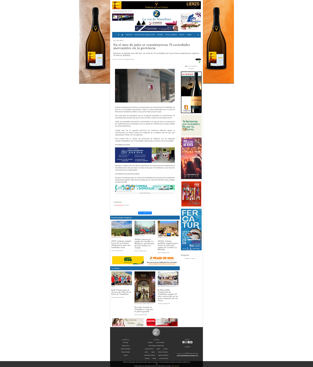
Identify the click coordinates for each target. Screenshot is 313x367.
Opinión (189, 34)
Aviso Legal (125, 342)
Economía (118, 41)
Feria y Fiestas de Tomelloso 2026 (145, 34)
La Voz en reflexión (160, 342)
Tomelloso (128, 34)
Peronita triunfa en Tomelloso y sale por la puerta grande (143, 309)
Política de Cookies (125, 352)
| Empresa (147, 193)
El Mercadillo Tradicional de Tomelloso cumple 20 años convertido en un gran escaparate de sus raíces (168, 295)
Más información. (175, 366)
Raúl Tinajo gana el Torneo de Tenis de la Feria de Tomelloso (121, 292)
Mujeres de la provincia (163, 355)
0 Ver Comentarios (192, 66)
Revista (154, 358)
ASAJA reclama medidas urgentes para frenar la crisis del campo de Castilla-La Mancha (168, 245)
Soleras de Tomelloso (163, 352)
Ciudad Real (187, 258)
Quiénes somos (125, 345)
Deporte (181, 34)
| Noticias (151, 303)
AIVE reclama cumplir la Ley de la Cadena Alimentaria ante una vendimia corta (121, 244)
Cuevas (146, 352)
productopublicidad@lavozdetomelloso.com (187, 355)
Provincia (160, 34)
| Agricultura (118, 237)
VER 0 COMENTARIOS (145, 213)
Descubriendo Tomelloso (149, 355)
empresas (193, 258)
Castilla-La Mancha (171, 34)
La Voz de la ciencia (163, 358)
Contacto (126, 355)
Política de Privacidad (125, 348)
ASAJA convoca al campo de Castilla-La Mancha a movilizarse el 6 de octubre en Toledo (144, 243)
